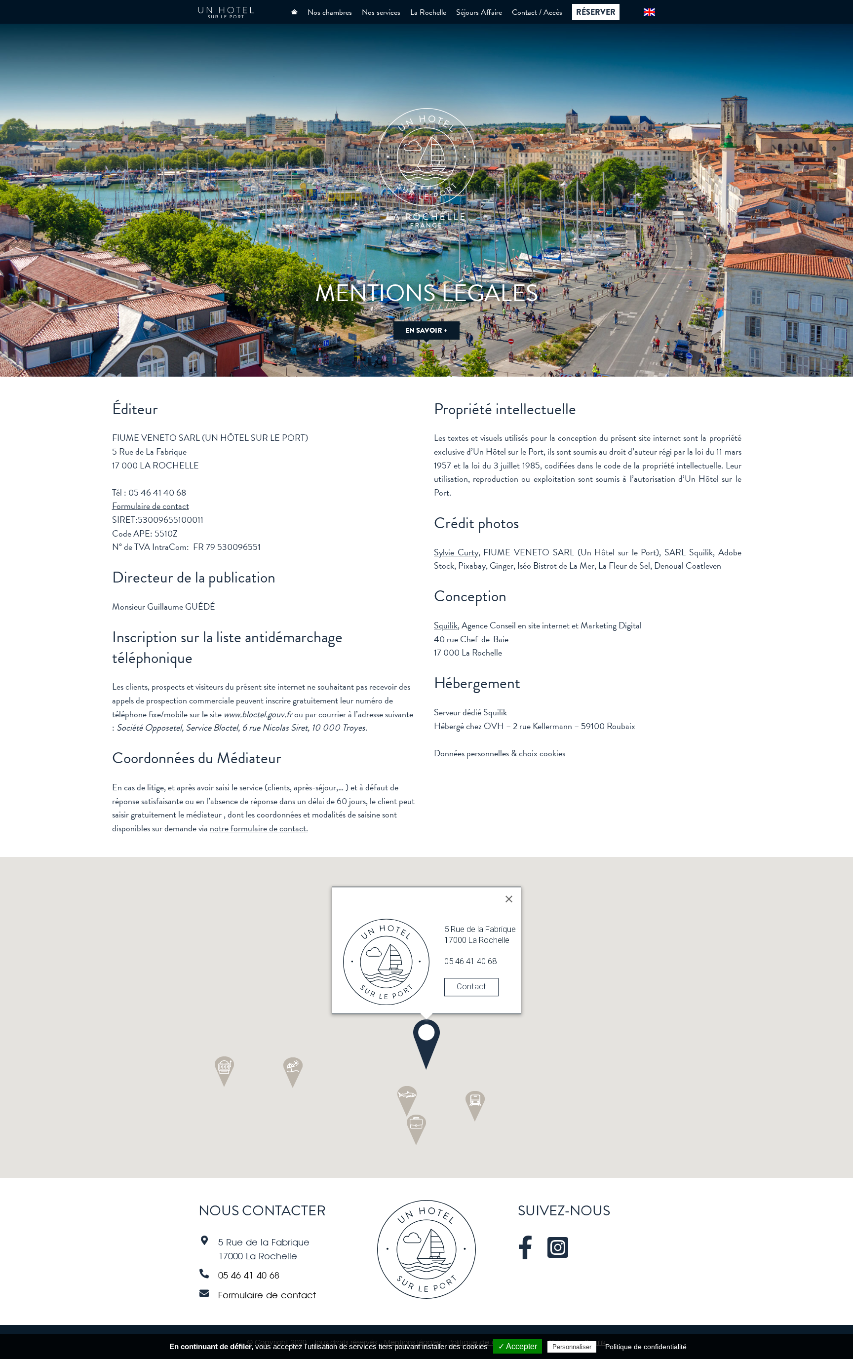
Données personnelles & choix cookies (499, 753)
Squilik (446, 625)
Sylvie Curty (456, 552)
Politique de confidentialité (646, 1347)
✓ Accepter (517, 1346)
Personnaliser (571, 1347)
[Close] (509, 899)
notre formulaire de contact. (259, 828)
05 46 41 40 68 (248, 1275)
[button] (426, 1044)
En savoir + (426, 330)
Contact (471, 987)
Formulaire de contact (150, 505)
